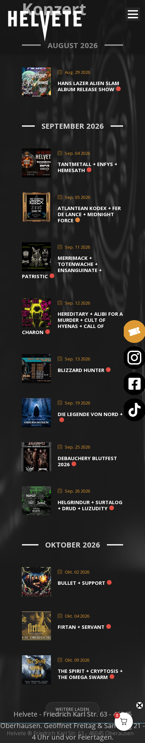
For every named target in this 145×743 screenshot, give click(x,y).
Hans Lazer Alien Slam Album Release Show (88, 86)
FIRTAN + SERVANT (81, 626)
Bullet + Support (81, 582)
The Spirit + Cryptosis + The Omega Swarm (90, 673)
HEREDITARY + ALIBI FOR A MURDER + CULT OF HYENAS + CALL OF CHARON (72, 322)
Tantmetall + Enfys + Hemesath (87, 167)
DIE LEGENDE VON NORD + (90, 414)
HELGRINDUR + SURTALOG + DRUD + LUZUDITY (90, 505)
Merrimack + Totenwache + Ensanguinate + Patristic (62, 267)
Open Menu (132, 14)
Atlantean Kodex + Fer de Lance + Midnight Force (89, 214)
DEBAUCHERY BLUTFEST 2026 (87, 461)
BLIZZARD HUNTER (81, 370)
